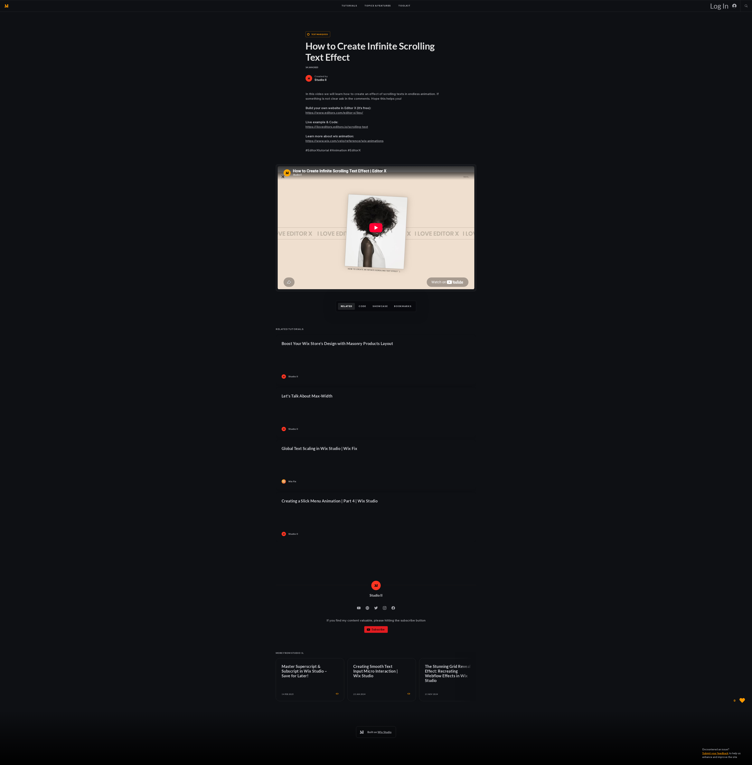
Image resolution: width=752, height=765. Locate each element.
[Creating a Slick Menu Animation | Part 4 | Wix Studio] (376, 517)
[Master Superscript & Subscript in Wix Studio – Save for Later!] (310, 679)
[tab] (346, 306)
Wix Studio (384, 732)
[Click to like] (738, 701)
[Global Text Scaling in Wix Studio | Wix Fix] (376, 465)
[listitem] (376, 360)
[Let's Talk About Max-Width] (376, 412)
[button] (715, 753)
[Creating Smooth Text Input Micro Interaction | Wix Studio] (381, 679)
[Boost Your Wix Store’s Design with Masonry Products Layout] (376, 360)
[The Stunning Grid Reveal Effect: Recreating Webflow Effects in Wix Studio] (453, 679)
